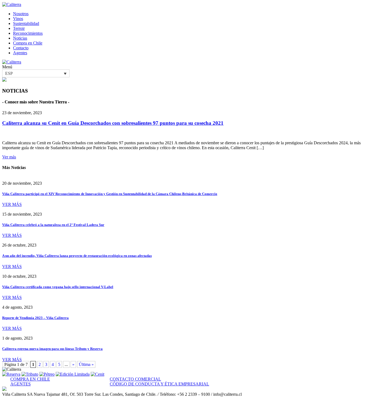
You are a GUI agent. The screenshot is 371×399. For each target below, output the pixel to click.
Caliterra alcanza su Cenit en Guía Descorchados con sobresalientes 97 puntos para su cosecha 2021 (113, 123)
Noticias (20, 38)
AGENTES (20, 384)
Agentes (20, 52)
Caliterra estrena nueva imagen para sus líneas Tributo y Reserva (52, 349)
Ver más (9, 157)
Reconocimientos (28, 33)
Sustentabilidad (26, 23)
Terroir (19, 28)
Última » (86, 364)
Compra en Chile (27, 43)
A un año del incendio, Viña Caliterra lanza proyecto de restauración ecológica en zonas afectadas (77, 256)
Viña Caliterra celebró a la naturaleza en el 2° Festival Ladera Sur (53, 225)
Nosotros (21, 13)
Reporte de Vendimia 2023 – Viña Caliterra (35, 318)
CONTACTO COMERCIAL (135, 379)
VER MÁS (12, 204)
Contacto (21, 48)
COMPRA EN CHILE (30, 379)
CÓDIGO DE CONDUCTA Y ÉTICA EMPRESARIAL (159, 384)
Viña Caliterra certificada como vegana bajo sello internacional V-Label (57, 287)
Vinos (18, 18)
